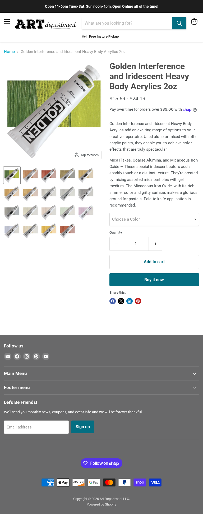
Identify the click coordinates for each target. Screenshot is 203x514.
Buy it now (154, 279)
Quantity (115, 232)
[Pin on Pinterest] (138, 301)
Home (9, 52)
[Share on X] (121, 301)
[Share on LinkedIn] (129, 301)
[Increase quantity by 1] (155, 244)
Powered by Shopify (101, 504)
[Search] (179, 23)
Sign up (83, 426)
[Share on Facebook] (112, 301)
